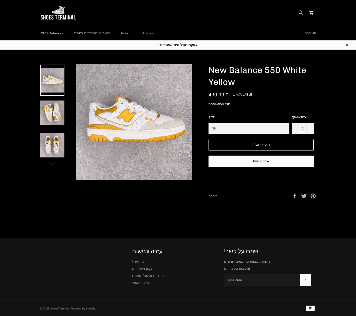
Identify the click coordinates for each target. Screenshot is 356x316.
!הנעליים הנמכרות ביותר (92, 33)
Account (310, 33)
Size (212, 117)
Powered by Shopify (82, 308)
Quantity (299, 117)
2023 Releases (51, 33)
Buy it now (261, 161)
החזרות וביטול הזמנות (148, 275)
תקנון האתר (140, 283)
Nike (125, 33)
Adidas (148, 33)
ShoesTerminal (60, 308)
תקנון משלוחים (143, 268)
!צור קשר (138, 261)
